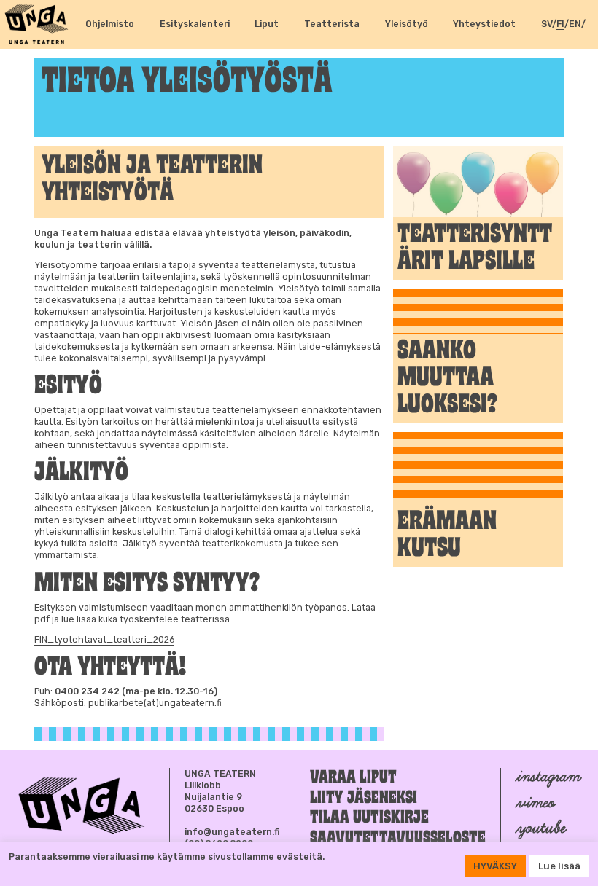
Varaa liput (353, 778)
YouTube (540, 828)
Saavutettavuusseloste (398, 838)
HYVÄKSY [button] (495, 865)
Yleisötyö (406, 23)
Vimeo (534, 802)
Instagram (547, 776)
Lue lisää (559, 865)
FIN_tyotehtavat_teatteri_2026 (104, 639)
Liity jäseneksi (363, 798)
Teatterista (332, 23)
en (575, 23)
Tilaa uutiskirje (369, 818)
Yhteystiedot (484, 23)
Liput (267, 23)
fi (560, 23)
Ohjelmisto (109, 23)
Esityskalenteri (195, 23)
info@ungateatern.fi (232, 831)
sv (546, 23)
